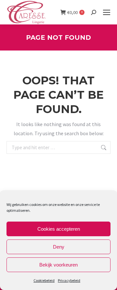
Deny (58, 247)
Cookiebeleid (44, 280)
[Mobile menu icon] (106, 12)
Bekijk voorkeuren (58, 265)
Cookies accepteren (58, 229)
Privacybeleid (69, 280)
